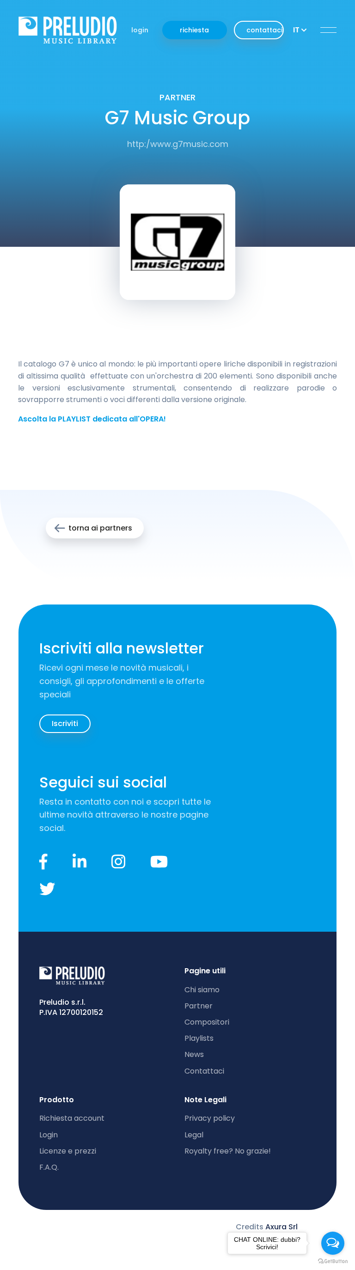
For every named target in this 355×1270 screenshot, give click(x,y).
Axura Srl (281, 1226)
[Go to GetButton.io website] (333, 1261)
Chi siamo (202, 989)
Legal (193, 1135)
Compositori (206, 1022)
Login (48, 1135)
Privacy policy (209, 1118)
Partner (198, 1006)
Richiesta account (71, 1118)
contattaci (264, 30)
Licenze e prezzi (67, 1151)
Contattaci (204, 1071)
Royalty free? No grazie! (227, 1151)
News (194, 1054)
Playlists (199, 1038)
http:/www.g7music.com (177, 144)
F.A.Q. (49, 1167)
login (139, 30)
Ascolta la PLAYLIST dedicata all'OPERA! (92, 419)
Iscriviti (65, 723)
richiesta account (194, 32)
